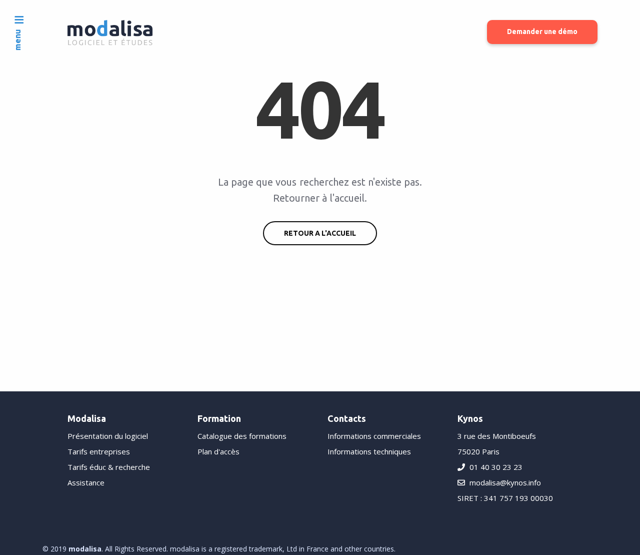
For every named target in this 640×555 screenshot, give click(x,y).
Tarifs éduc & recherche (109, 467)
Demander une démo (542, 32)
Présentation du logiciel (108, 436)
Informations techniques (369, 451)
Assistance (86, 482)
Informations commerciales (374, 436)
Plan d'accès (219, 451)
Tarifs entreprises (99, 451)
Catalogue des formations (242, 436)
